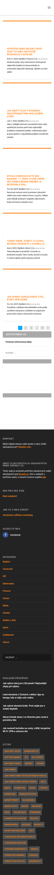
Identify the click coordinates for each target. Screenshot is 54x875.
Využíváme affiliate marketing (18, 515)
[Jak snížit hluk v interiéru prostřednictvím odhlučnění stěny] (27, 96)
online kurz (20, 812)
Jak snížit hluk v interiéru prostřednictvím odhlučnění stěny (25, 113)
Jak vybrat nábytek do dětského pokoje (25, 776)
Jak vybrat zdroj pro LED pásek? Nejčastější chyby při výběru (24, 685)
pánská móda (11, 824)
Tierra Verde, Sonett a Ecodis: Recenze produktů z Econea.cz (26, 242)
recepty (38, 824)
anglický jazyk (12, 751)
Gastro (6, 598)
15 (42, 328)
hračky (29, 763)
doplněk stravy (12, 763)
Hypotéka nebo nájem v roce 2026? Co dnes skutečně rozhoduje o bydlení (24, 51)
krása (32, 788)
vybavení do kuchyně (15, 843)
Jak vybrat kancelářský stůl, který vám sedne (25, 298)
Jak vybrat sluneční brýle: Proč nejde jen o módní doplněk (24, 707)
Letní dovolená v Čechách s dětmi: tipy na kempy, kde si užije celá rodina (23, 696)
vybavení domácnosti (15, 849)
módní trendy (11, 800)
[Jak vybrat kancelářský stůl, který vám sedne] (27, 282)
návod (24, 806)
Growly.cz (24, 474)
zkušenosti (35, 861)
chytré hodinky (12, 757)
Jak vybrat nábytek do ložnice (20, 782)
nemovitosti (10, 806)
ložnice (43, 788)
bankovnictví (31, 751)
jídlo (43, 782)
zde (44, 477)
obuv (7, 812)
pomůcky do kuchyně (15, 818)
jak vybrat (10, 769)
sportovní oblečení (14, 830)
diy (26, 757)
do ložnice (37, 757)
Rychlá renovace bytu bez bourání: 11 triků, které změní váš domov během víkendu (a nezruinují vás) (25, 180)
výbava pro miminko (14, 855)
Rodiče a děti (9, 620)
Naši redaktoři (10, 496)
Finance (29, 59)
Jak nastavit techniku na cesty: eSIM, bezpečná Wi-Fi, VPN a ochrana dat (26, 730)
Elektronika (8, 583)
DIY (4, 576)
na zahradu (28, 800)
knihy (7, 788)
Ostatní (6, 613)
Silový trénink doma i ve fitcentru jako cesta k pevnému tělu (25, 718)
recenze (26, 824)
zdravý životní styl (14, 861)
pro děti (34, 818)
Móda (5, 605)
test (31, 830)
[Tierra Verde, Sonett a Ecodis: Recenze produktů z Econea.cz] (27, 226)
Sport (5, 627)
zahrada (33, 855)
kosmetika (19, 788)
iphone (40, 763)
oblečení (36, 806)
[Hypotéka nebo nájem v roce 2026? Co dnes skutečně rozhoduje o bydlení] (27, 34)
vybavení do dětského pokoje (19, 837)
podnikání (35, 812)
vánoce (34, 849)
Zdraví (27, 248)
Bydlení (22, 59)
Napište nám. (25, 447)
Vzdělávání (8, 635)
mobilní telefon (28, 794)
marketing (10, 794)
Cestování (8, 569)
